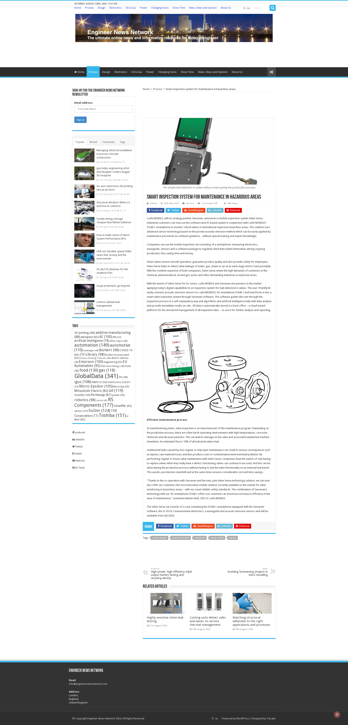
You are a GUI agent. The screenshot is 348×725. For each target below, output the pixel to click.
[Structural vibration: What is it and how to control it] (84, 207)
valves (232, 538)
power (118, 395)
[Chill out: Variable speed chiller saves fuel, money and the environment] (84, 256)
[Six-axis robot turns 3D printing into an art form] (84, 191)
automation (91, 345)
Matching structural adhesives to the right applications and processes (251, 621)
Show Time (179, 7)
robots (102, 400)
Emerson (91, 361)
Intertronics (117, 382)
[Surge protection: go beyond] (84, 291)
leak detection (180, 538)
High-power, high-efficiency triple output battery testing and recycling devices (171, 573)
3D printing (84, 332)
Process (89, 7)
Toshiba (112, 415)
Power (143, 7)
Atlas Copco (118, 341)
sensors (81, 411)
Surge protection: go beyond (113, 285)
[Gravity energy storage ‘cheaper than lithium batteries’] (84, 224)
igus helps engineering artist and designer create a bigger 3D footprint (113, 172)
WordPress (242, 718)
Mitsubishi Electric (91, 391)
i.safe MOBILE (159, 538)
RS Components (93, 402)
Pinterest (80, 460)
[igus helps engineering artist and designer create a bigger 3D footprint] (84, 173)
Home (77, 7)
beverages (90, 350)
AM (117, 337)
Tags (122, 142)
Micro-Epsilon (96, 386)
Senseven (200, 538)
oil (116, 390)
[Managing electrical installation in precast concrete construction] (84, 155)
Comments (108, 142)
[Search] (273, 8)
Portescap (101, 395)
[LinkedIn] (248, 8)
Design (101, 7)
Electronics (115, 7)
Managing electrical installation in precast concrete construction (114, 154)
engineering (113, 362)
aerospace (90, 337)
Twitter (79, 446)
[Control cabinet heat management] (84, 307)
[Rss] (244, 8)
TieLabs (271, 718)
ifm (123, 377)
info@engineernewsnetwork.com (88, 683)
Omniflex (82, 395)
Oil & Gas (130, 7)
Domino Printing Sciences (95, 358)
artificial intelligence (91, 341)
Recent (93, 142)
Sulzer (99, 410)
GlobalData (96, 376)
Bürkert (109, 350)
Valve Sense (217, 538)
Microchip (121, 386)
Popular (80, 142)
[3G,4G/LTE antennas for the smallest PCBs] (84, 274)
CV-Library (92, 354)
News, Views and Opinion (203, 7)
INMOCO (99, 382)
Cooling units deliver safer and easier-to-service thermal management (208, 621)
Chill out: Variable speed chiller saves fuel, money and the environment (114, 255)
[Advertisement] (174, 54)
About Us (226, 7)
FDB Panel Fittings (112, 366)
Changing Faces (160, 7)
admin (153, 203)
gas (107, 370)
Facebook (79, 432)
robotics (84, 400)
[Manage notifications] (337, 714)
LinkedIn (79, 439)
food (88, 370)
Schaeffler (123, 405)
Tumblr (78, 453)
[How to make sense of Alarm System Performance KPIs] (84, 240)
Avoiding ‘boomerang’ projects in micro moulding (248, 571)
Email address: (83, 102)
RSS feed (79, 467)
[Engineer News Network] (174, 27)
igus (82, 381)
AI (105, 337)
